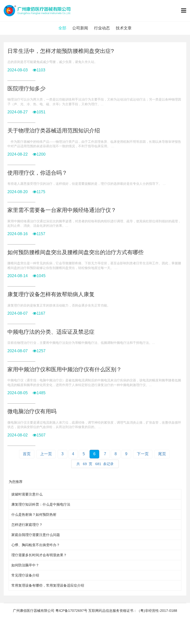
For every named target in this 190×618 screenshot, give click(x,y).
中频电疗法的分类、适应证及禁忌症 (51, 332)
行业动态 (102, 28)
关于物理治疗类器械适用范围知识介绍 (53, 130)
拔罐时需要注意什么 (27, 494)
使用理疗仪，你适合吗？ (37, 173)
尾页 (162, 454)
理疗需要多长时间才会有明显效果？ (39, 555)
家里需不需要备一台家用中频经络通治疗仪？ (61, 210)
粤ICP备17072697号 (71, 611)
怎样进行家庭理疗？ (27, 525)
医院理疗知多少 (26, 88)
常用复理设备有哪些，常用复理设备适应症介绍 (47, 585)
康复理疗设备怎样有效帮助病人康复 (51, 294)
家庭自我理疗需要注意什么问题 (35, 535)
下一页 (143, 454)
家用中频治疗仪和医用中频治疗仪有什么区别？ (64, 369)
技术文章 (124, 28)
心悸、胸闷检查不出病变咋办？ (35, 545)
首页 (27, 454)
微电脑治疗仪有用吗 (31, 411)
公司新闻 (80, 28)
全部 (62, 28)
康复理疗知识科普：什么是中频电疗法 (40, 504)
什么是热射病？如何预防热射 (33, 514)
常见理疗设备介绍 (25, 575)
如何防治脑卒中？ (25, 565)
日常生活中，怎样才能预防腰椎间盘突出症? (60, 51)
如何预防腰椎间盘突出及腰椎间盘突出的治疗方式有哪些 (75, 252)
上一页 (46, 454)
